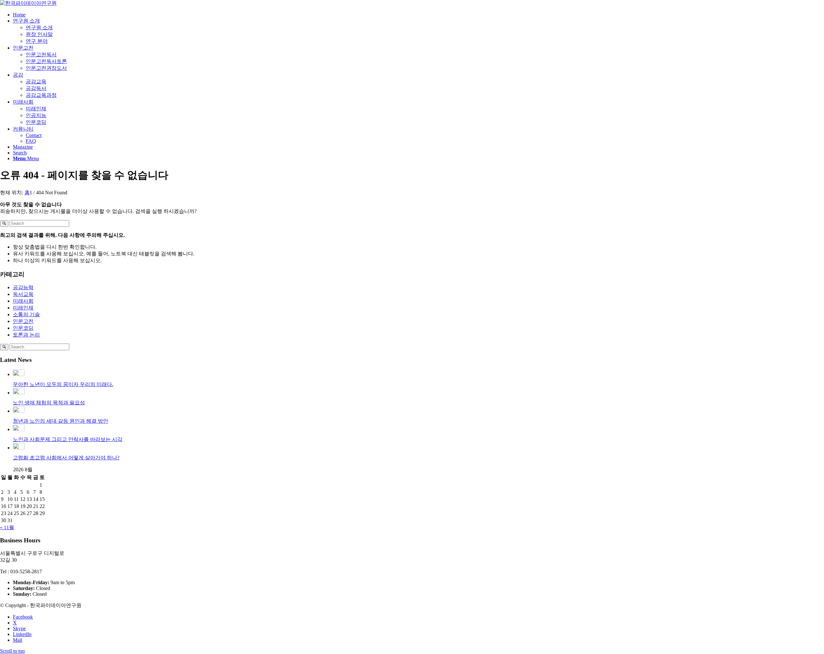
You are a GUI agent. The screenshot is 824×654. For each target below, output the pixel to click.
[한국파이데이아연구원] (28, 3)
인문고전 (23, 321)
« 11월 (7, 527)
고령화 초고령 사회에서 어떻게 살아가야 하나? (66, 457)
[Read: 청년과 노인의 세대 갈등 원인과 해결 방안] (18, 411)
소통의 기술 (26, 314)
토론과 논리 (26, 334)
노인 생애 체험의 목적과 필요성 (49, 402)
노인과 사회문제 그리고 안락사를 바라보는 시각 (67, 439)
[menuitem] (418, 15)
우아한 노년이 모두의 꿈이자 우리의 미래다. (63, 384)
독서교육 (23, 294)
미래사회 (23, 301)
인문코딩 (23, 328)
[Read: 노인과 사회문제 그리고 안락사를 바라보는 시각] (18, 429)
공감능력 (23, 287)
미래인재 (23, 307)
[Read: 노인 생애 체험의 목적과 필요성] (18, 392)
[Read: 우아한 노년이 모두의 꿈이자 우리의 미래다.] (18, 374)
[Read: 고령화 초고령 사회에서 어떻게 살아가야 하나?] (18, 447)
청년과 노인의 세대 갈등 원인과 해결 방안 (60, 421)
